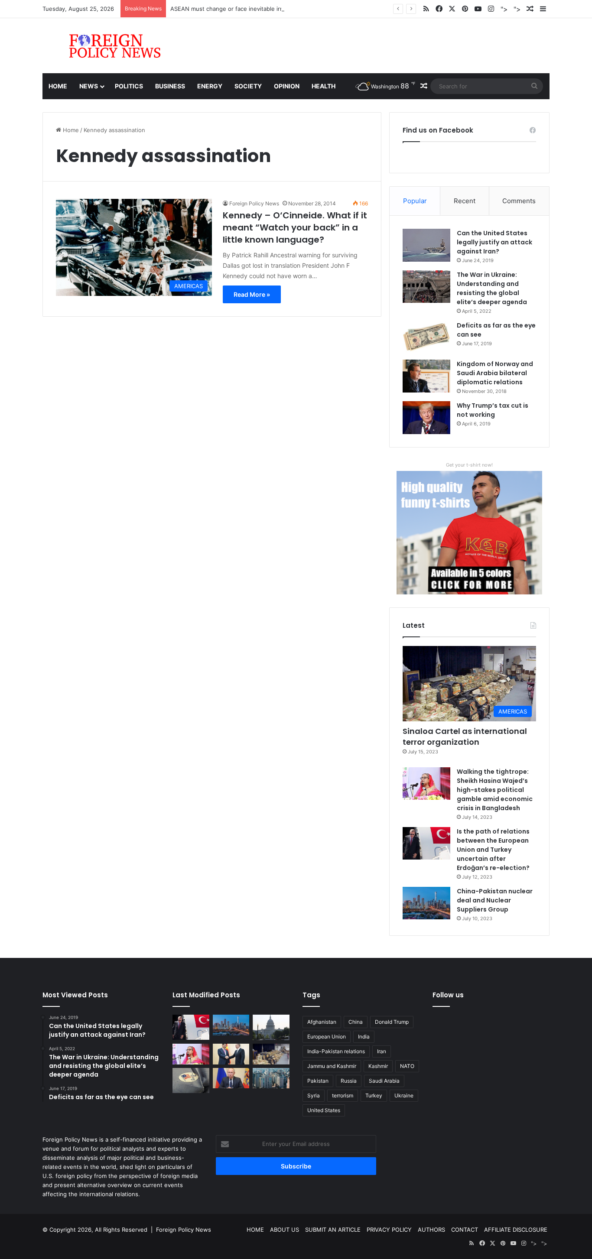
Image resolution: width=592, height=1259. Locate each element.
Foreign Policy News (254, 203)
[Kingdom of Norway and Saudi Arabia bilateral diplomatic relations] (426, 376)
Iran (381, 1051)
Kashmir (378, 1066)
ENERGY (209, 86)
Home (58, 86)
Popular (415, 201)
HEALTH (323, 86)
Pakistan (318, 1080)
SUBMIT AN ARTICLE (333, 1229)
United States (323, 1110)
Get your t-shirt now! (469, 465)
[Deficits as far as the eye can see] (426, 337)
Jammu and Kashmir (331, 1066)
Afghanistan (321, 1022)
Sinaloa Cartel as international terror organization (465, 736)
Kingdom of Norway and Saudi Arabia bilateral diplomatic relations (495, 373)
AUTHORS (431, 1229)
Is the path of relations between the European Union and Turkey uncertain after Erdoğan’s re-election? (493, 849)
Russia (349, 1080)
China (355, 1022)
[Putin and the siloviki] (231, 1078)
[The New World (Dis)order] (231, 1054)
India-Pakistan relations (336, 1051)
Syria (313, 1095)
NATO (407, 1066)
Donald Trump (392, 1022)
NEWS (88, 86)
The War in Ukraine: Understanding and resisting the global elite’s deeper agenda (492, 288)
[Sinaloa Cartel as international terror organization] (271, 1054)
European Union (326, 1036)
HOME (255, 1229)
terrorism (342, 1095)
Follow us (448, 994)
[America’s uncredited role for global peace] (271, 1027)
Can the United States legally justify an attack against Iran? (494, 242)
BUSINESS (170, 86)
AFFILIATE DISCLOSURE (515, 1229)
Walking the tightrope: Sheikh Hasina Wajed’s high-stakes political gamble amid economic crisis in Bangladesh (495, 789)
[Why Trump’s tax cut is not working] (426, 417)
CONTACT (464, 1229)
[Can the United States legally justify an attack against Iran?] (426, 245)
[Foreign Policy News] (104, 46)
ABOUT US (284, 1229)
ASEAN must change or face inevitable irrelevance (238, 8)
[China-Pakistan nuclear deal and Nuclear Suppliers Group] (426, 903)
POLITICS (129, 86)
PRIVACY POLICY (389, 1229)
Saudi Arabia (384, 1080)
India (364, 1036)
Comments (519, 201)
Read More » (252, 294)
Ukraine (403, 1095)
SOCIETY (248, 86)
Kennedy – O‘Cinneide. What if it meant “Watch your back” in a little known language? (295, 227)
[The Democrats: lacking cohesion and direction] (190, 1081)
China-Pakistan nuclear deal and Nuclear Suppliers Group (495, 900)
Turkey (373, 1095)
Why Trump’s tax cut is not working (492, 410)
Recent (464, 201)
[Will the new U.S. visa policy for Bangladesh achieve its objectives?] (271, 1078)
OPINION (286, 86)
